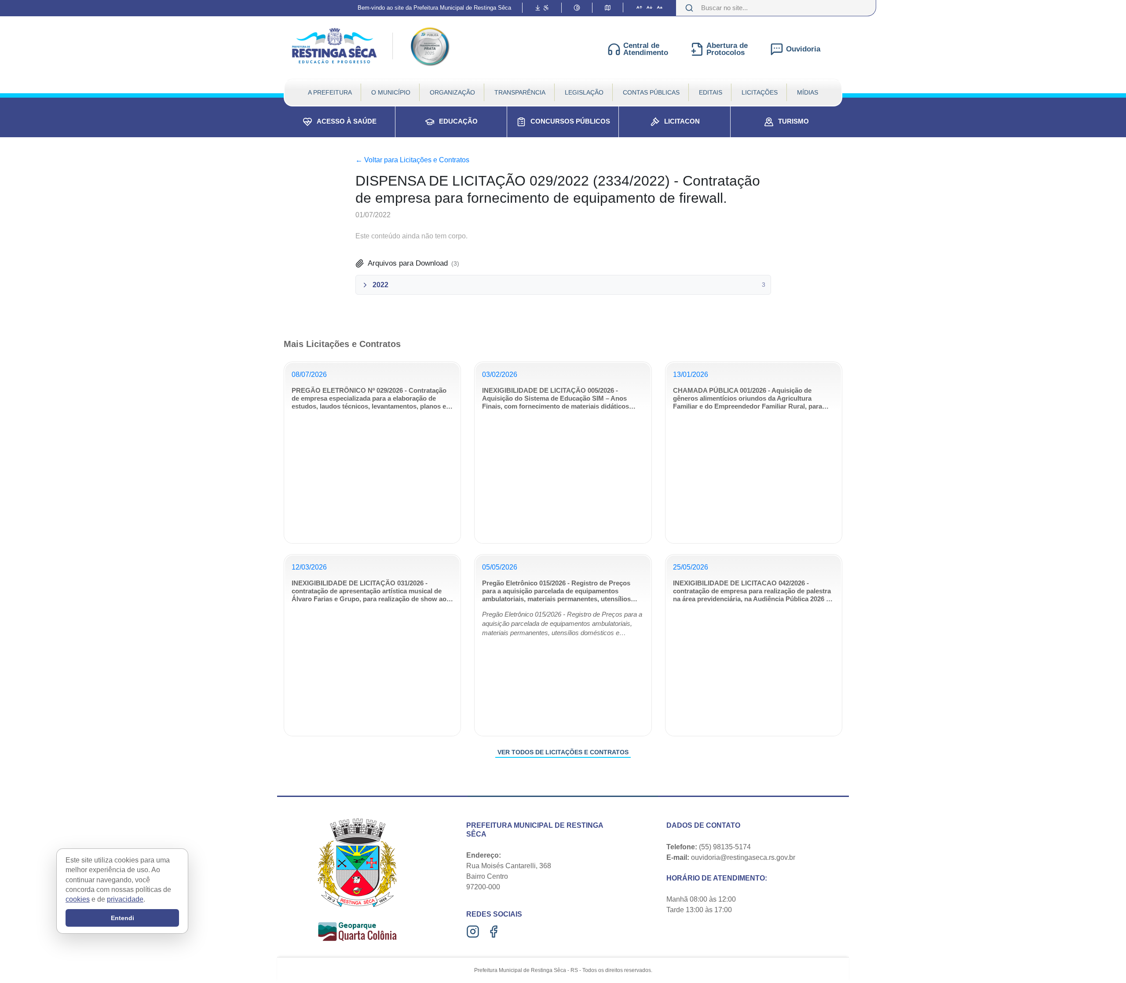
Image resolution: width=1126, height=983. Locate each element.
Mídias (807, 92)
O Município (390, 92)
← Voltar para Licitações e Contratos (412, 160)
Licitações (760, 92)
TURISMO (793, 121)
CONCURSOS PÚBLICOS (570, 121)
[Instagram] (474, 931)
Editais (710, 92)
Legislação (584, 92)
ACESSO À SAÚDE (347, 121)
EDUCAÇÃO (458, 121)
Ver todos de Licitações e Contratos (563, 752)
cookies (78, 899)
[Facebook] (494, 931)
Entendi (122, 917)
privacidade (125, 899)
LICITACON (682, 121)
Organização (452, 92)
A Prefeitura (330, 92)
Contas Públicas (651, 92)
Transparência (519, 92)
